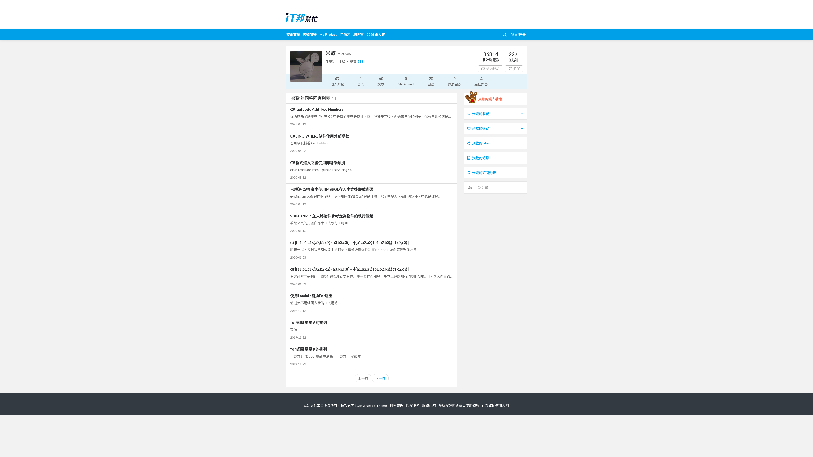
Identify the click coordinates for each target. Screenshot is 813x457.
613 (360, 61)
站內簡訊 (493, 69)
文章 (380, 81)
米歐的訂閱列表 (484, 173)
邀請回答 (454, 81)
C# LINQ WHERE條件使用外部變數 (319, 136)
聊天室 (358, 34)
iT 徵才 (345, 34)
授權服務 (412, 405)
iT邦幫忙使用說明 (495, 405)
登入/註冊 (518, 34)
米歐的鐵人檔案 (490, 99)
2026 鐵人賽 (375, 34)
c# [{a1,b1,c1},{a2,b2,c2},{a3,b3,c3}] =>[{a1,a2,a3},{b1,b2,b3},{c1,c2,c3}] (349, 242)
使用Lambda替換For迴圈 (311, 295)
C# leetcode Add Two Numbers (317, 109)
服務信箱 (429, 405)
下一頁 (380, 378)
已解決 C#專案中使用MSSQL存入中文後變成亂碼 (331, 189)
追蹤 (516, 69)
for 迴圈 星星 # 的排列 (308, 322)
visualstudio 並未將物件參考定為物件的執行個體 (331, 216)
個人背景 (337, 84)
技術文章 (293, 34)
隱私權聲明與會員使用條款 (458, 405)
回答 (430, 81)
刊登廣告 (396, 405)
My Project (328, 34)
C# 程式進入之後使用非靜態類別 (317, 162)
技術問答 (310, 34)
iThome (381, 405)
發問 (360, 81)
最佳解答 (481, 81)
